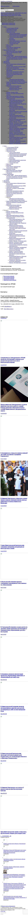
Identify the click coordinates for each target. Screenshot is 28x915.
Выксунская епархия (8, 276)
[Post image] (5, 842)
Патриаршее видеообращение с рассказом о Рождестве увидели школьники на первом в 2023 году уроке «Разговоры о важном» (14, 876)
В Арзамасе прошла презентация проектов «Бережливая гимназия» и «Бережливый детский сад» (13, 675)
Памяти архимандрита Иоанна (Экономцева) (14, 843)
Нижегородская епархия (9, 280)
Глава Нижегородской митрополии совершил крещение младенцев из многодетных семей (12, 546)
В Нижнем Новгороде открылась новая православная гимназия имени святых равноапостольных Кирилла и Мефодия (14, 501)
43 (5, 836)
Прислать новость (5, 6)
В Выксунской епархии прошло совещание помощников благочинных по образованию (13, 583)
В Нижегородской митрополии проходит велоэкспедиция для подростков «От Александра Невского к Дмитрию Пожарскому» (14, 756)
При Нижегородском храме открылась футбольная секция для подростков (13, 832)
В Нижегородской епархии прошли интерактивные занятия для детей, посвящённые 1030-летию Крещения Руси (13, 709)
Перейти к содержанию (6, 1)
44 (6, 836)
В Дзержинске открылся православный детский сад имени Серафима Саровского (14, 454)
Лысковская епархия (8, 278)
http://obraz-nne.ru (8, 309)
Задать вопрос (16, 6)
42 (4, 836)
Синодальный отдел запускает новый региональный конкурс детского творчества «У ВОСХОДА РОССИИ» (15, 897)
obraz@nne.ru (7, 306)
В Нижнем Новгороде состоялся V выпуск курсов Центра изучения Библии (12, 789)
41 (3, 836)
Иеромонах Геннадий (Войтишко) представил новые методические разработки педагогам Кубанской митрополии (14, 851)
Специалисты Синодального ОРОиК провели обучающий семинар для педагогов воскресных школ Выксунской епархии (13, 360)
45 (8, 836)
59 (10, 836)
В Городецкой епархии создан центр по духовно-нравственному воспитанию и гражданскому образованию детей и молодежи (14, 629)
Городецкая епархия (8, 277)
